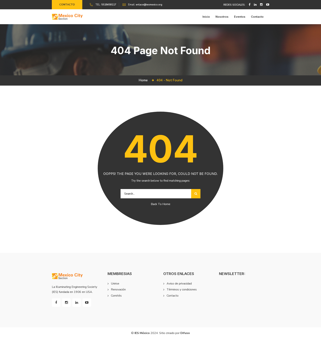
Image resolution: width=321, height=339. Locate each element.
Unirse (115, 284)
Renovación (118, 289)
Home (144, 80)
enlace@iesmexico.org (149, 4)
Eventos (239, 16)
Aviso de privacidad (179, 284)
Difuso (185, 333)
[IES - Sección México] (67, 16)
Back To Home (160, 204)
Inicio (206, 16)
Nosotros (221, 16)
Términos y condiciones (182, 289)
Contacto (67, 4)
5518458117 (108, 4)
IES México (142, 333)
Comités (116, 296)
